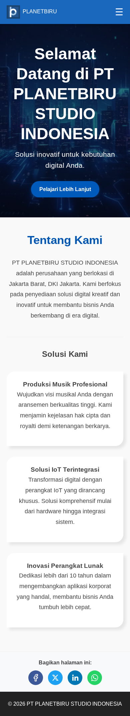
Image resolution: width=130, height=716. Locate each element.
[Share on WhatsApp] (94, 677)
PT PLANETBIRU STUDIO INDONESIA (74, 704)
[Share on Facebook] (35, 677)
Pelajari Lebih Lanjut (65, 189)
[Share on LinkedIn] (75, 677)
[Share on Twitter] (55, 677)
